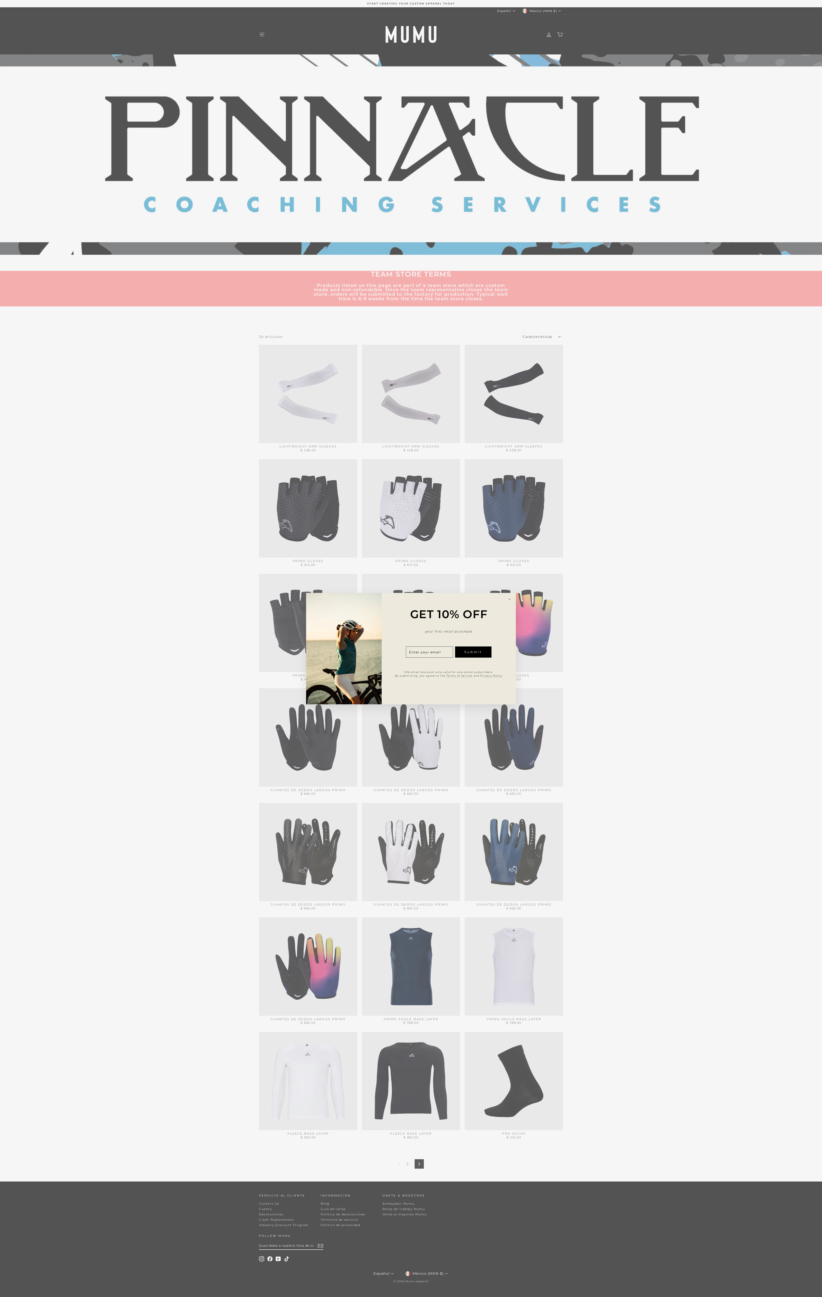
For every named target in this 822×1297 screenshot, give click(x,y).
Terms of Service (459, 675)
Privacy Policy (491, 675)
